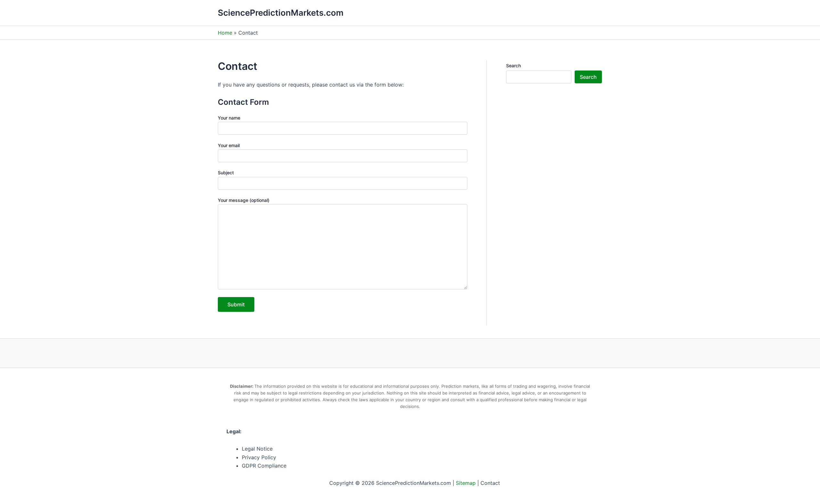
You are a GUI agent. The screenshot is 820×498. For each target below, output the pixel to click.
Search (513, 65)
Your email (229, 145)
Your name (229, 117)
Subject (226, 172)
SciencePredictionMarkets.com (280, 13)
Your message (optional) (243, 200)
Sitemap (466, 483)
